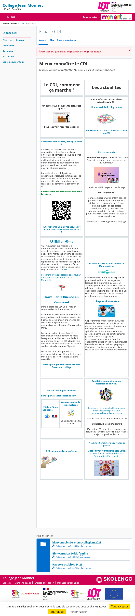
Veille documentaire (14, 61)
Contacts (7, 582)
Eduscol (64, 269)
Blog (52, 40)
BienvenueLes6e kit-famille (70, 553)
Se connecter (90, 16)
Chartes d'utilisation (44, 582)
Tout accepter (119, 606)
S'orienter (8, 50)
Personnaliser (78, 612)
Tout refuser (57, 612)
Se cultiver (8, 56)
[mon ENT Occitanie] (116, 17)
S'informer (8, 45)
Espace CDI (10, 33)
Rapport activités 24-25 (67, 564)
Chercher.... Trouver (13, 40)
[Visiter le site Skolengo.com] (114, 582)
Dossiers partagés (66, 40)
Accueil (20, 23)
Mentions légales (23, 582)
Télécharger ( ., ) (68, 546)
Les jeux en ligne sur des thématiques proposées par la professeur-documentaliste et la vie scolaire (106, 411)
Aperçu (86, 545)
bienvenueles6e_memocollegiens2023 (76, 542)
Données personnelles (68, 582)
